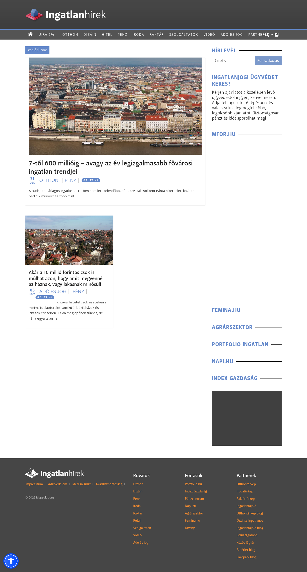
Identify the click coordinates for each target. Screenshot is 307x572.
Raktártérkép (246, 499)
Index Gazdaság (196, 491)
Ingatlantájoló (246, 506)
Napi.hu (190, 506)
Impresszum (34, 484)
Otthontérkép (246, 484)
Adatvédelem (57, 484)
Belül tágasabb (247, 535)
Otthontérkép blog (250, 513)
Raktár (157, 34)
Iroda (138, 34)
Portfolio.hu (193, 484)
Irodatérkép (245, 491)
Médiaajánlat (81, 484)
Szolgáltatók (183, 34)
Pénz (122, 34)
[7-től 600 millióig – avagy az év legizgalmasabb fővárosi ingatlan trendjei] (115, 60)
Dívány (190, 528)
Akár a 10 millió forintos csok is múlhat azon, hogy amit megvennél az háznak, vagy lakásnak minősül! (66, 278)
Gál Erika (90, 180)
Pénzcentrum (194, 499)
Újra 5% (46, 34)
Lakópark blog (246, 557)
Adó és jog (232, 34)
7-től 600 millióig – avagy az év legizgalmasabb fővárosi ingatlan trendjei (111, 167)
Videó (209, 34)
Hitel (107, 34)
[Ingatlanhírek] (65, 7)
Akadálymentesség (109, 484)
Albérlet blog (246, 550)
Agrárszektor (194, 513)
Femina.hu (192, 521)
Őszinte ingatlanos (250, 521)
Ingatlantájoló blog (250, 528)
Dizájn (90, 34)
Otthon (70, 34)
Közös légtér (245, 543)
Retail (137, 521)
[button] (11, 561)
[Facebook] (277, 35)
